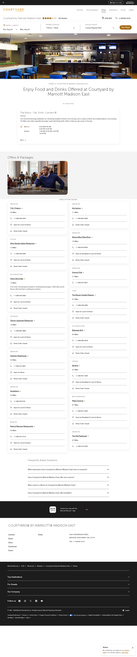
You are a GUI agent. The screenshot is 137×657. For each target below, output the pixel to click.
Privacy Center (63, 615)
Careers (24, 615)
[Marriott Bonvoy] (129, 2)
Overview (80, 10)
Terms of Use (33, 615)
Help (27, 617)
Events (123, 10)
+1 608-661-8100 (124, 18)
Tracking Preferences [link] (13, 615)
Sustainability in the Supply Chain (112, 615)
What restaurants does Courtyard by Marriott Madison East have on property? (57, 469)
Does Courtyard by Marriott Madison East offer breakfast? (50, 493)
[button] (116, 2)
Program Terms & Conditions (47, 615)
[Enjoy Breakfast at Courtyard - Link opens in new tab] (37, 178)
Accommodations (92, 10)
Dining (103, 10)
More (22, 140)
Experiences (113, 10)
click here (124, 652)
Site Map (10, 617)
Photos (40, 534)
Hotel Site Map (19, 617)
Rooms (10, 538)
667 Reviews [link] (63, 18)
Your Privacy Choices (79, 615)
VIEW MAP (108, 18)
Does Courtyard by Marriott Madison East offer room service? (51, 477)
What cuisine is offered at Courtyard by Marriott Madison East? (52, 485)
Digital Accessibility (94, 615)
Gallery (131, 10)
